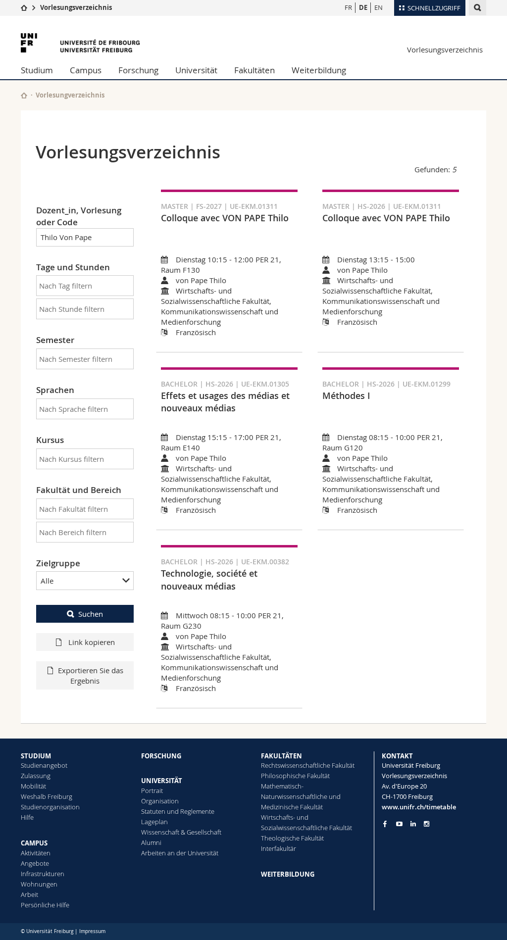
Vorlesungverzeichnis (70, 95)
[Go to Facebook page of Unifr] (385, 823)
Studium (37, 70)
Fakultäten (254, 70)
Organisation (160, 800)
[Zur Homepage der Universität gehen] (80, 42)
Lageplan (154, 821)
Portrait (152, 790)
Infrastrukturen (42, 873)
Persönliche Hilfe (45, 904)
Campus (85, 70)
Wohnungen (39, 884)
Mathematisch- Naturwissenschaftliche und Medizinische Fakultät (301, 796)
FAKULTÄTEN (281, 755)
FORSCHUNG (161, 755)
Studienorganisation (50, 806)
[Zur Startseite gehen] (24, 7)
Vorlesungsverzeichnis (76, 7)
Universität (196, 70)
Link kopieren (90, 642)
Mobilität (33, 786)
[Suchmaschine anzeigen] (477, 7)
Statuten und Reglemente (177, 811)
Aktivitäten (36, 852)
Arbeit (29, 894)
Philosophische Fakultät (295, 775)
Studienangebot (44, 765)
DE (363, 7)
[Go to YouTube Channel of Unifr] (399, 824)
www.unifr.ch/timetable (419, 806)
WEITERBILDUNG (287, 874)
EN (378, 7)
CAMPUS (34, 843)
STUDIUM (36, 755)
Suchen (90, 614)
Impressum (92, 931)
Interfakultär (278, 848)
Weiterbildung (319, 70)
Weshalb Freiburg (46, 796)
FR (348, 7)
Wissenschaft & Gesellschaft (181, 832)
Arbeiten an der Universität (179, 852)
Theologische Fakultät (292, 838)
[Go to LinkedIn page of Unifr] (413, 824)
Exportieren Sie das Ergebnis (90, 675)
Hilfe (27, 817)
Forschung (138, 70)
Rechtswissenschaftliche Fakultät (308, 765)
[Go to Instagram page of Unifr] (426, 824)
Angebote (35, 863)
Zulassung (36, 775)
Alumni (151, 842)
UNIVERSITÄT (161, 780)
